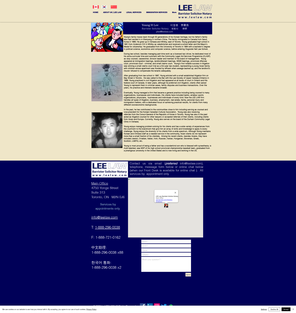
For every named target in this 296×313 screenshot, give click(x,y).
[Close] (293, 309)
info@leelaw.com (191, 163)
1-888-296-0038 (107, 227)
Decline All (274, 309)
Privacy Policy (91, 309)
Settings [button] (264, 309)
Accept (286, 309)
